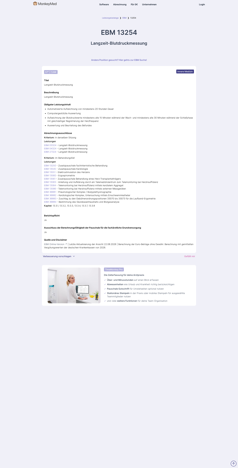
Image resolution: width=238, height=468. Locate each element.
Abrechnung (119, 4)
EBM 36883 (50, 198)
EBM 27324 (50, 151)
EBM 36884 (50, 201)
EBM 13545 (50, 168)
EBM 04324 (50, 148)
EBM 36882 (50, 195)
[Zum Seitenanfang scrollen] (233, 463)
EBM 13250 (50, 165)
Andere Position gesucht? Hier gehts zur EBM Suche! (119, 60)
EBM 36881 (50, 192)
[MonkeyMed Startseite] (45, 4)
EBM (124, 18)
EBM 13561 (50, 178)
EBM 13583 (50, 182)
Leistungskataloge (110, 18)
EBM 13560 (50, 175)
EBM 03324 (50, 145)
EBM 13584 (50, 185)
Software (104, 4)
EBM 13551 (50, 172)
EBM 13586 (50, 188)
